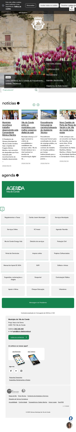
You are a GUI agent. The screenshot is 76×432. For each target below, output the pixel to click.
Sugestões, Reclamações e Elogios (19, 380)
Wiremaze (66, 406)
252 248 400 (19, 329)
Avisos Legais (53, 402)
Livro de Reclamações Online (13, 391)
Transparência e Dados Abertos (38, 402)
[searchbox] (17, 90)
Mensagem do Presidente (38, 303)
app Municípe (16, 351)
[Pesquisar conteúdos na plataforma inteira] (36, 90)
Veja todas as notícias (9, 103)
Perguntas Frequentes (15, 377)
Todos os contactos (17, 337)
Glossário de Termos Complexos (18, 399)
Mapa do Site (13, 396)
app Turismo (31, 351)
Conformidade (23, 402)
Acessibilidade (23, 391)
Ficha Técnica (22, 396)
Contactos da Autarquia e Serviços (38, 396)
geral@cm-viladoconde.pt (22, 331)
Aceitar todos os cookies (49, 5)
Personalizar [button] (31, 5)
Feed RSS (61, 402)
